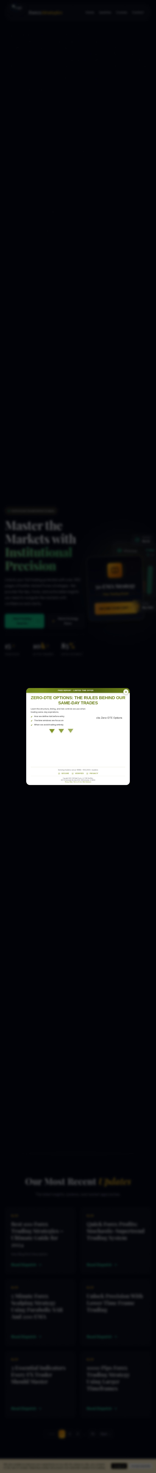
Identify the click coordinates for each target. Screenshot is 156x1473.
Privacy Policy (69, 782)
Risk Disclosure (87, 782)
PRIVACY (94, 773)
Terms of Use (78, 782)
